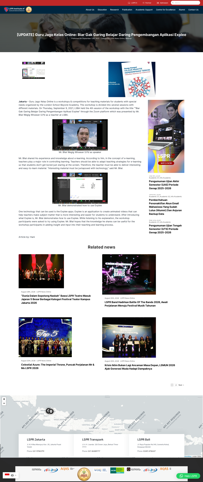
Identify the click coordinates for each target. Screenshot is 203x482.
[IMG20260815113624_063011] (129, 255)
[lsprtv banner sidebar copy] (166, 101)
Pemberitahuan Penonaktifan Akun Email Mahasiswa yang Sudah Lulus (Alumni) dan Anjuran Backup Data (165, 206)
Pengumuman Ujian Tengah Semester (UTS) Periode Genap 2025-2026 (165, 229)
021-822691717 (94, 451)
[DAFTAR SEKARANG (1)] (18, 7)
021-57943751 (38, 451)
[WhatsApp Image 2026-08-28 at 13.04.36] (41, 255)
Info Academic (165, 178)
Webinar (128, 38)
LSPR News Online (117, 38)
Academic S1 (154, 178)
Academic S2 (165, 196)
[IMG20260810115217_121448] (129, 318)
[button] (51, 411)
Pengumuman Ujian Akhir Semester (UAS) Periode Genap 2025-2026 (164, 185)
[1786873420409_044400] (45, 318)
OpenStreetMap (186, 456)
